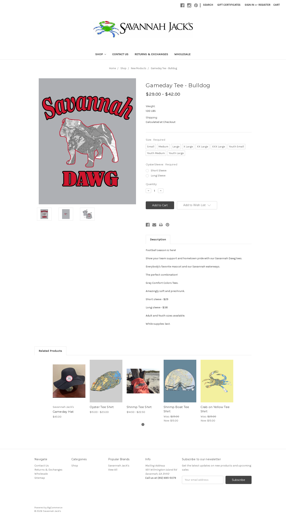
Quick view (69, 377)
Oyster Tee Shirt (102, 407)
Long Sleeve (158, 175)
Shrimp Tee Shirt (139, 407)
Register (264, 4)
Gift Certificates (228, 4)
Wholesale (182, 54)
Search (208, 4)
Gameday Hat (63, 411)
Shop (99, 54)
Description (158, 239)
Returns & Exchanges (151, 54)
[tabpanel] (69, 389)
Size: (155, 139)
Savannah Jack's (118, 465)
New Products (138, 68)
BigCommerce (54, 507)
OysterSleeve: (161, 164)
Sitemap (39, 478)
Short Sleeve (158, 170)
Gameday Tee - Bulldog (164, 68)
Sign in (249, 4)
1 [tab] (142, 424)
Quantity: (151, 184)
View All (112, 469)
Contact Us (120, 54)
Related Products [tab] (50, 351)
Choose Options (69, 384)
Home (112, 68)
